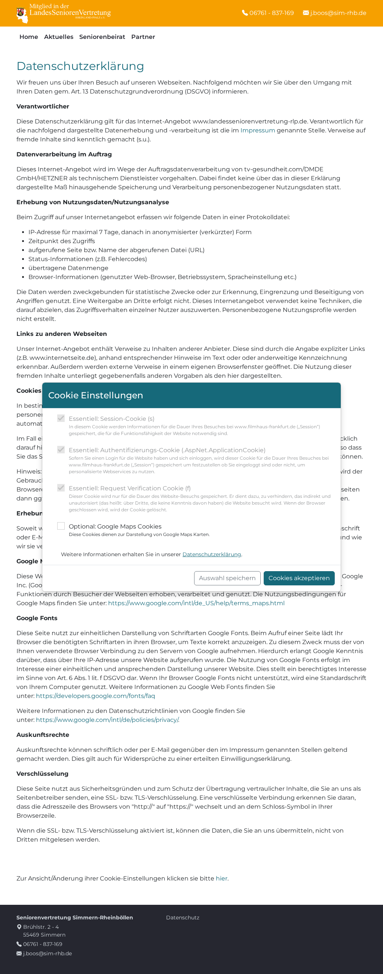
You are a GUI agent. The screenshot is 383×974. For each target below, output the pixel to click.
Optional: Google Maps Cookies (139, 530)
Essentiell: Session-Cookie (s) (194, 425)
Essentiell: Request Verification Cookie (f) (200, 498)
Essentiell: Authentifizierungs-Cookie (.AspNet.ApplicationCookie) (199, 460)
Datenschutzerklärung (212, 554)
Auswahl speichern (227, 578)
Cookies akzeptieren (299, 578)
